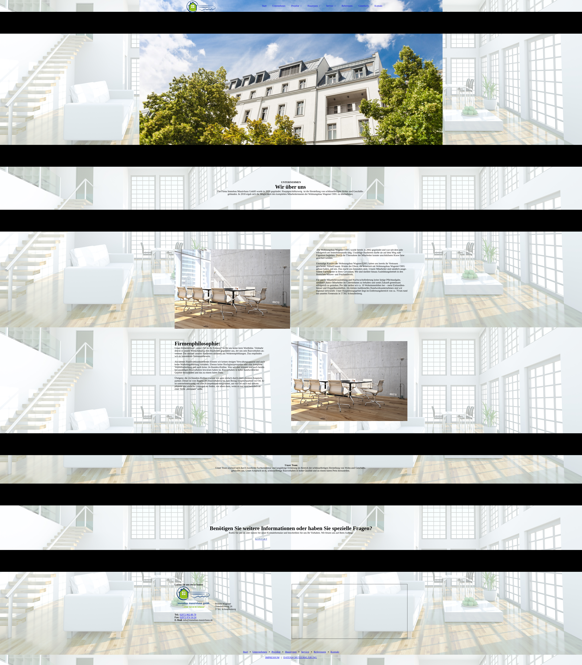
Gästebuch (363, 6)
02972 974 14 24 (188, 617)
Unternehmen (278, 6)
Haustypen (313, 6)
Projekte (295, 6)
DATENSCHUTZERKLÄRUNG (300, 657)
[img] (201, 10)
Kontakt (378, 6)
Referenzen (347, 6)
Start (264, 6)
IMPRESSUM (272, 657)
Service (329, 6)
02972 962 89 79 (188, 614)
